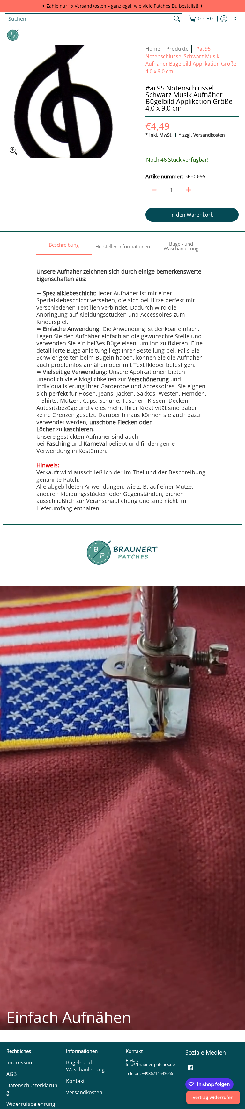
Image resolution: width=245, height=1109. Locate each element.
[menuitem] (201, 19)
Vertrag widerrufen (213, 1097)
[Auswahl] (188, 190)
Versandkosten (209, 135)
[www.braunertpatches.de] (12, 35)
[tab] (64, 246)
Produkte (177, 48)
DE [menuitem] (236, 18)
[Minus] (154, 190)
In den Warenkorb (192, 214)
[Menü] (234, 35)
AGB (11, 1073)
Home (152, 48)
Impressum (20, 1062)
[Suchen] (177, 19)
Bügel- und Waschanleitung (85, 1066)
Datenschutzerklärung (31, 1089)
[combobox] (88, 19)
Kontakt (75, 1080)
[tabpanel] (122, 383)
